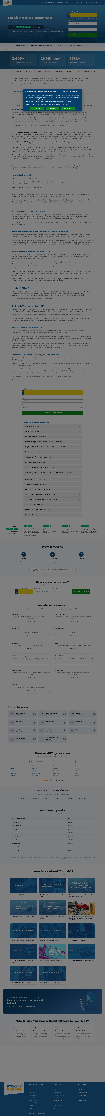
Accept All (67, 108)
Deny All (37, 108)
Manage (52, 108)
